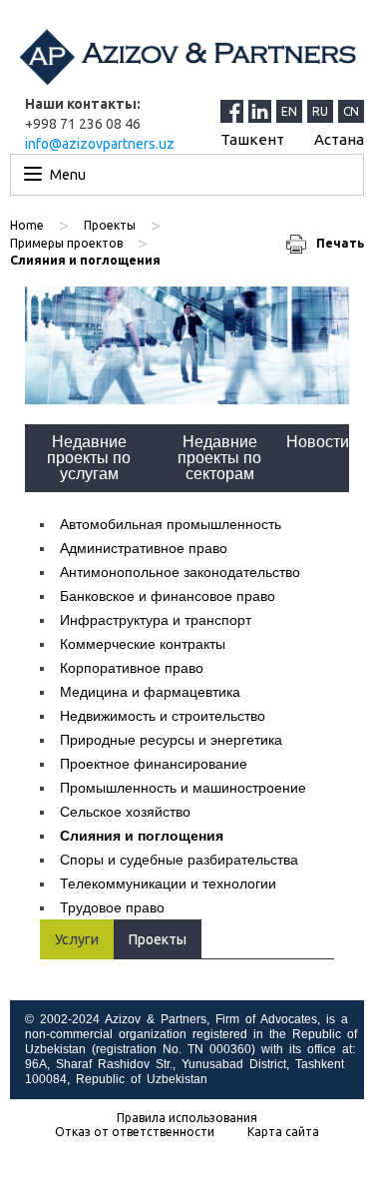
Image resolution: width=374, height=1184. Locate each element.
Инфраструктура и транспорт (155, 620)
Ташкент (252, 139)
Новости (317, 441)
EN (289, 111)
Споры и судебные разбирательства (179, 860)
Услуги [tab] (77, 939)
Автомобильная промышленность (170, 524)
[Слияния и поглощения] (187, 345)
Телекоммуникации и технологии (168, 883)
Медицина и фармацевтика (150, 692)
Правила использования (187, 1118)
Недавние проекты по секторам (219, 457)
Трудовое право (112, 907)
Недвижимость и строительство (162, 716)
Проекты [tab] (158, 939)
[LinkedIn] (262, 111)
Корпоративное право (131, 668)
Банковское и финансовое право (167, 596)
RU (320, 111)
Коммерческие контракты (142, 644)
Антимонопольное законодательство (180, 572)
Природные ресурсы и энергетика (171, 740)
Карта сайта (283, 1132)
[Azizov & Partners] (187, 57)
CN (351, 111)
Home (27, 225)
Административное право (143, 548)
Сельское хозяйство (125, 812)
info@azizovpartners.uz (100, 144)
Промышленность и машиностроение (183, 788)
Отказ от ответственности (134, 1132)
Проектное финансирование (153, 764)
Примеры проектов (66, 243)
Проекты (110, 225)
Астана (339, 139)
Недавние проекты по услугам (89, 457)
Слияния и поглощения (141, 836)
